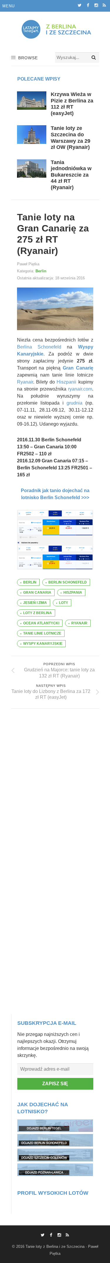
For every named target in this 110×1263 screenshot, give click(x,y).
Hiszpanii (66, 381)
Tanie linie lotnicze (42, 633)
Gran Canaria (37, 592)
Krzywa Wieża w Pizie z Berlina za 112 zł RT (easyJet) (72, 103)
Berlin (40, 271)
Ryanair (25, 381)
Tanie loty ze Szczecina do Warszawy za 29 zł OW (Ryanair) (70, 137)
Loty (63, 603)
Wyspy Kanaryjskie (42, 644)
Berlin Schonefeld (67, 582)
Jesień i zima (35, 603)
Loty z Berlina (37, 613)
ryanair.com (80, 388)
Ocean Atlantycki (41, 623)
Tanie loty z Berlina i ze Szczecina (55, 1246)
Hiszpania (72, 592)
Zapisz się (55, 1083)
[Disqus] (55, 782)
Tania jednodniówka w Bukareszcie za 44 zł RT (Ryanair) (71, 174)
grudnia (74, 402)
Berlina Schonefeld (39, 346)
